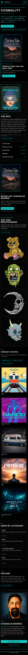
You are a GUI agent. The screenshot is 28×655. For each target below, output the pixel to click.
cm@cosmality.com (14, 641)
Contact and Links (14, 645)
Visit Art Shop (6, 232)
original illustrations (18, 20)
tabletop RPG (4, 20)
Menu (25, 2)
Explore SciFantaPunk (8, 29)
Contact (16, 652)
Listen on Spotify (7, 363)
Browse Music (6, 360)
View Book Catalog (7, 26)
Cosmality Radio (17, 360)
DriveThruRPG (4, 135)
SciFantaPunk (16, 16)
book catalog (14, 18)
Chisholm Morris (5, 626)
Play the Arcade (6, 585)
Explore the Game (7, 138)
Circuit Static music (10, 22)
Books (2, 16)
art (5, 16)
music (8, 16)
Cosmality (21, 626)
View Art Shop (21, 29)
